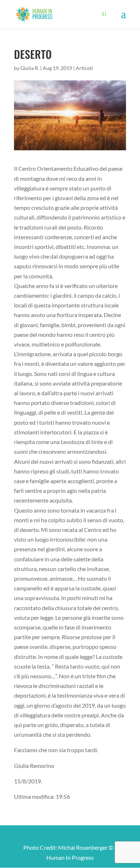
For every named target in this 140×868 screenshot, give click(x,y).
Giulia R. (29, 68)
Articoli (84, 68)
